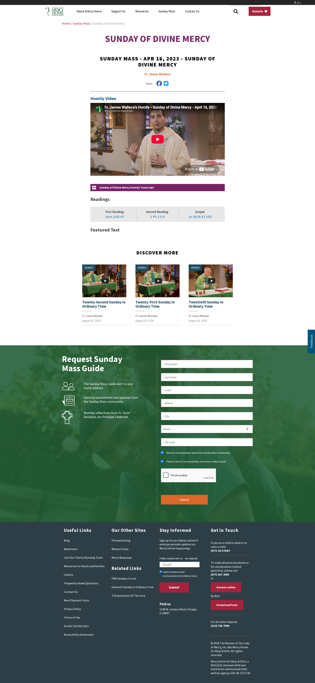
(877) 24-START (220, 550)
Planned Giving (121, 540)
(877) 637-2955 (220, 574)
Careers (68, 574)
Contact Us (71, 592)
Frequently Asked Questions (81, 583)
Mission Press (120, 549)
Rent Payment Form (76, 600)
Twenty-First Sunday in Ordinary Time (155, 304)
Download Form (227, 605)
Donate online (226, 587)
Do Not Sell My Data (76, 626)
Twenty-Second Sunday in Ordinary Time (103, 304)
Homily (88, 267)
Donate (258, 11)
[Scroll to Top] (304, 675)
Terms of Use (72, 617)
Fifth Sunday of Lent (124, 578)
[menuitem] (89, 11)
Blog (67, 540)
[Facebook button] (159, 84)
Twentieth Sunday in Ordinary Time (206, 304)
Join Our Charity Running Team (83, 557)
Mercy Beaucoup (122, 557)
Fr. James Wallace (157, 74)
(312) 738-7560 (220, 625)
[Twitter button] (166, 84)
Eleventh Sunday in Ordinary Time (132, 587)
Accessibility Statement (79, 634)
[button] (311, 341)
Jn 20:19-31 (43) (200, 217)
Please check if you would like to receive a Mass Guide (196, 461)
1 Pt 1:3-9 (157, 217)
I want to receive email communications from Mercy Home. (180, 573)
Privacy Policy (72, 609)
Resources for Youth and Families (84, 566)
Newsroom (70, 549)
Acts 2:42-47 (115, 217)
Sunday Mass (81, 23)
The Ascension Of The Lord (128, 595)
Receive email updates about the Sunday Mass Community (198, 452)
